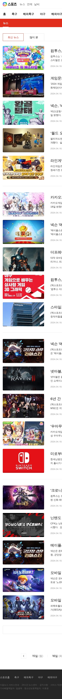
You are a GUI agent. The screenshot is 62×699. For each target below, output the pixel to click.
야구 (40, 677)
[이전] (23, 656)
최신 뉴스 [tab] (13, 37)
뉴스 (22, 4)
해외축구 (28, 677)
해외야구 (52, 677)
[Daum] (5, 4)
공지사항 (44, 685)
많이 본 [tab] (34, 37)
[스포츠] (12, 4)
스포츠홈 (5, 677)
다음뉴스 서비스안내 (9, 685)
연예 (29, 4)
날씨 (37, 4)
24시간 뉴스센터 (29, 685)
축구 (16, 677)
